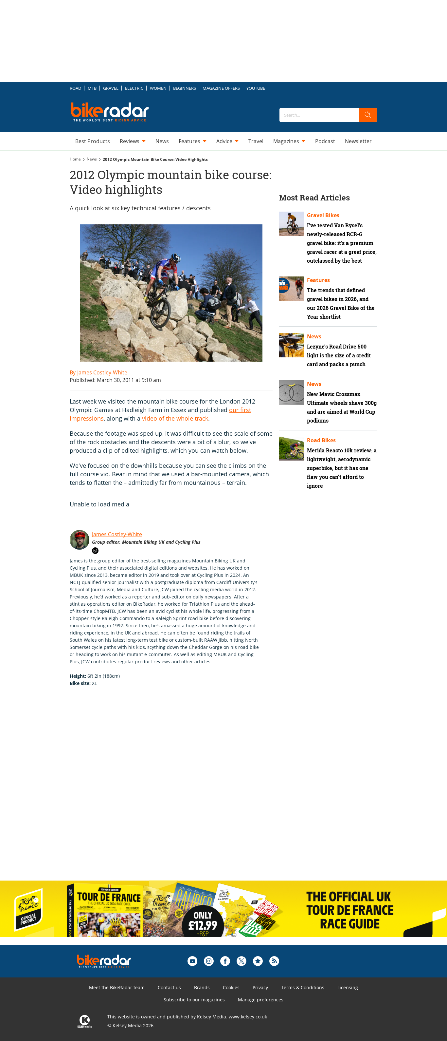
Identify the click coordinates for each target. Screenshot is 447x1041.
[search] (368, 115)
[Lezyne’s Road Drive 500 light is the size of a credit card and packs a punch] (291, 345)
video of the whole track (175, 418)
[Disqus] (177, 790)
